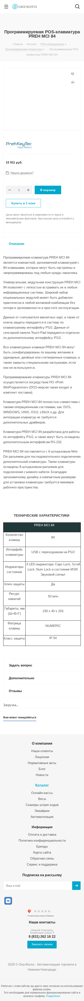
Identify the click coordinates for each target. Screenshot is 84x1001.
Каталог (42, 785)
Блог (42, 769)
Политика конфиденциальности (42, 840)
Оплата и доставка (42, 834)
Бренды (42, 846)
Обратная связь (42, 858)
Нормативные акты (42, 763)
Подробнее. (53, 996)
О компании (42, 743)
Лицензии (42, 757)
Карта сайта (42, 852)
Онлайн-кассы (42, 793)
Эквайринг (42, 811)
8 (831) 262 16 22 (42, 936)
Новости (42, 775)
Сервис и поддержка (42, 864)
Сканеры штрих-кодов (42, 805)
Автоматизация (42, 817)
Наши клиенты (42, 751)
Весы (42, 799)
